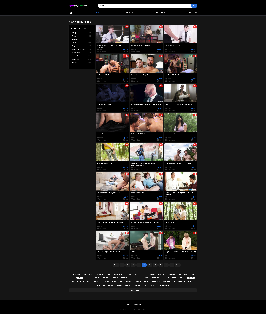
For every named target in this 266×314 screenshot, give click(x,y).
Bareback (81, 56)
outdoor (183, 274)
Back (116, 265)
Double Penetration (81, 49)
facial (192, 274)
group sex (161, 274)
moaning (89, 278)
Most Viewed (160, 13)
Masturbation (81, 59)
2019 (146, 278)
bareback (172, 274)
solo (97, 278)
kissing (124, 278)
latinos (153, 285)
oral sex (128, 285)
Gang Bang (81, 39)
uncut (138, 285)
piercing (114, 281)
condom (106, 281)
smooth (129, 282)
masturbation (169, 282)
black (132, 278)
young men (118, 274)
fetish (143, 274)
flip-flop (80, 281)
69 (73, 281)
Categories (192, 13)
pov (121, 282)
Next (177, 265)
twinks (152, 274)
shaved (138, 281)
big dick (111, 285)
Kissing (81, 43)
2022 (136, 274)
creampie (105, 278)
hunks (109, 274)
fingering (172, 278)
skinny (139, 278)
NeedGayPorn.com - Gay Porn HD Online (131, 310)
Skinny (81, 33)
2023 (71, 278)
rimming (79, 278)
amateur (114, 278)
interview (129, 274)
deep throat (75, 274)
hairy (119, 285)
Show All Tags (133, 290)
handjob (182, 278)
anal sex (96, 282)
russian (147, 281)
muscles (191, 278)
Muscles (81, 62)
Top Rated (129, 13)
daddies (190, 281)
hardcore (181, 281)
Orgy (81, 46)
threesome (100, 285)
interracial (155, 278)
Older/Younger (81, 52)
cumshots (99, 274)
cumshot (156, 282)
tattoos (88, 274)
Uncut (81, 36)
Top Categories (79, 28)
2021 (164, 278)
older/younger (164, 285)
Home (71, 12)
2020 (88, 281)
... (171, 265)
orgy (145, 285)
